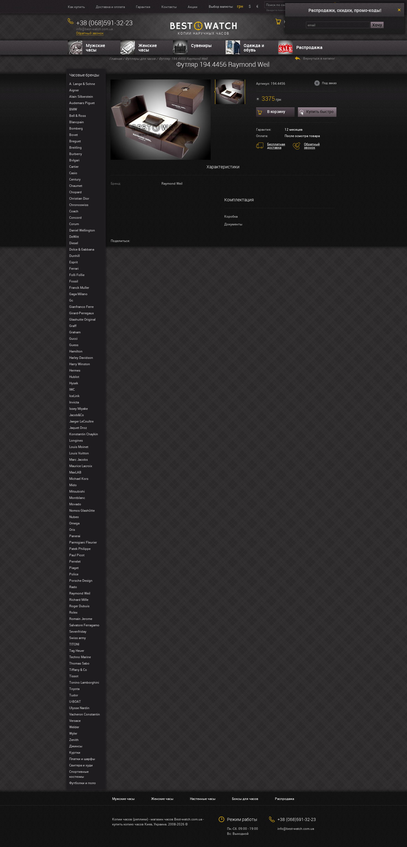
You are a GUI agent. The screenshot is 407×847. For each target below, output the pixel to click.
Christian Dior (79, 198)
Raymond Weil (79, 593)
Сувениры (201, 45)
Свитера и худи (81, 765)
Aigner (74, 90)
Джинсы (75, 746)
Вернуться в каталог (319, 58)
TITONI (74, 644)
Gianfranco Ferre (81, 306)
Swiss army (77, 637)
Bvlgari (74, 160)
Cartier (74, 166)
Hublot (74, 376)
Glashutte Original (82, 319)
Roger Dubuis (79, 606)
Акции (192, 6)
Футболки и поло (82, 783)
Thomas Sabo (79, 663)
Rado (73, 587)
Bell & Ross (77, 115)
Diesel (73, 243)
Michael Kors (78, 478)
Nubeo (74, 516)
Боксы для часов (245, 798)
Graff (72, 325)
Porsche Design (80, 580)
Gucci (73, 338)
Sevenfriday (77, 631)
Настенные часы (202, 798)
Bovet (73, 134)
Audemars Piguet (82, 103)
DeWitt (74, 236)
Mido (73, 485)
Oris (72, 529)
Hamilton (76, 351)
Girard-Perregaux (81, 313)
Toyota (74, 688)
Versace (75, 720)
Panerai (74, 536)
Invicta (74, 402)
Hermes (74, 370)
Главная (115, 58)
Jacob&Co (76, 415)
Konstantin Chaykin (83, 434)
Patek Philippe (80, 548)
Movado (75, 504)
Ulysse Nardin (79, 708)
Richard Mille (78, 599)
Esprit (73, 262)
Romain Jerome (80, 618)
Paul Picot (76, 555)
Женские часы (147, 47)
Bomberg (76, 128)
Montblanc (77, 497)
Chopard (75, 192)
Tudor (73, 695)
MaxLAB (75, 472)
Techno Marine (80, 657)
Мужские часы (95, 47)
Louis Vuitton (79, 453)
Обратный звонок (90, 33)
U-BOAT (75, 701)
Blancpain (76, 122)
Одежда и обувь (254, 47)
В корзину (276, 111)
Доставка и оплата (110, 6)
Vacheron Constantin (84, 714)
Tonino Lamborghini (84, 682)
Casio (73, 173)
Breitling (75, 147)
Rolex (73, 612)
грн (240, 6)
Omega (74, 523)
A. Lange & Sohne (82, 83)
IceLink (74, 395)
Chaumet (75, 185)
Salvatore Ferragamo (84, 625)
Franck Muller (79, 287)
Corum (74, 224)
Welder (74, 727)
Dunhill (74, 255)
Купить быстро (320, 111)
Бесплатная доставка (276, 146)
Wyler (73, 733)
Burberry (75, 153)
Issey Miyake (78, 408)
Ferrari (74, 268)
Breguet (75, 141)
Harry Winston (79, 364)
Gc (71, 300)
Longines (76, 440)
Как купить (76, 6)
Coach (73, 211)
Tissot (73, 676)
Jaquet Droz (78, 427)
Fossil (73, 281)
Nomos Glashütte (82, 510)
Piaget (74, 567)
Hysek (73, 383)
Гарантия (143, 6)
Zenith (74, 739)
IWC (72, 389)
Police (73, 574)
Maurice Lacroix (80, 466)
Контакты (169, 6)
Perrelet (75, 561)
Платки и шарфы (82, 758)
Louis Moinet (78, 446)
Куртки (74, 752)
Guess (73, 345)
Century (75, 179)
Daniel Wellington (82, 230)
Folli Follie (76, 274)
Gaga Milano (78, 294)
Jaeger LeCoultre (81, 421)
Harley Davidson (81, 357)
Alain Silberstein (81, 96)
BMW (73, 109)
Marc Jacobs (78, 459)
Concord (75, 217)
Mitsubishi (77, 491)
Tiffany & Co (78, 669)
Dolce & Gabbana (81, 249)
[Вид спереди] (160, 119)
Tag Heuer (76, 650)
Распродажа (309, 47)
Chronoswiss (78, 204)
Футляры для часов (140, 58)
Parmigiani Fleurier (83, 542)
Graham (75, 332)
